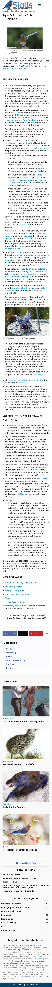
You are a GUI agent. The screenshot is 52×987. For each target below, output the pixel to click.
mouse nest (26, 236)
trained (37, 255)
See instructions (12, 248)
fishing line (10, 274)
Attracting (6, 11)
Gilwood (19, 115)
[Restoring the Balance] (26, 786)
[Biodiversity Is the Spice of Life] (26, 744)
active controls (12, 276)
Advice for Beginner (14, 590)
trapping (27, 276)
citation (6, 961)
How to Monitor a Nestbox (17, 594)
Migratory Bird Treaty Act (17, 605)
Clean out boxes (13, 230)
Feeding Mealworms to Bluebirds (18, 891)
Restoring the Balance (14, 807)
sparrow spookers (28, 274)
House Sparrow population (32, 269)
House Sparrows (12, 120)
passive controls (37, 271)
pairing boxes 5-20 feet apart (34, 180)
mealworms (16, 252)
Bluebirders (7, 804)
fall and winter (23, 224)
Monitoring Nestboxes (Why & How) (20, 878)
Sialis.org (40, 958)
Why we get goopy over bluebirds (21, 582)
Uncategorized (8, 718)
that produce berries (33, 380)
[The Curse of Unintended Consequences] (26, 701)
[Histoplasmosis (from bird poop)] (26, 829)
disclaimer (19, 976)
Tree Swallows (29, 120)
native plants (16, 380)
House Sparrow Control (16, 602)
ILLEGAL (21, 494)
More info (38, 374)
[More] (46, 633)
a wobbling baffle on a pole (24, 288)
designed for (39, 85)
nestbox (17, 85)
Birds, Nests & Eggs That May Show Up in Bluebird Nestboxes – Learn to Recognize (26, 886)
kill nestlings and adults (30, 281)
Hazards (6, 847)
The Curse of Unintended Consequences (23, 721)
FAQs (7, 598)
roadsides (41, 148)
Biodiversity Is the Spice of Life (18, 764)
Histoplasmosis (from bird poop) (20, 849)
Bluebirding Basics (13, 586)
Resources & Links (11, 882)
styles (17, 112)
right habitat (27, 143)
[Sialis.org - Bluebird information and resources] (17, 5)
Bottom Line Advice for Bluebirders (24, 67)
